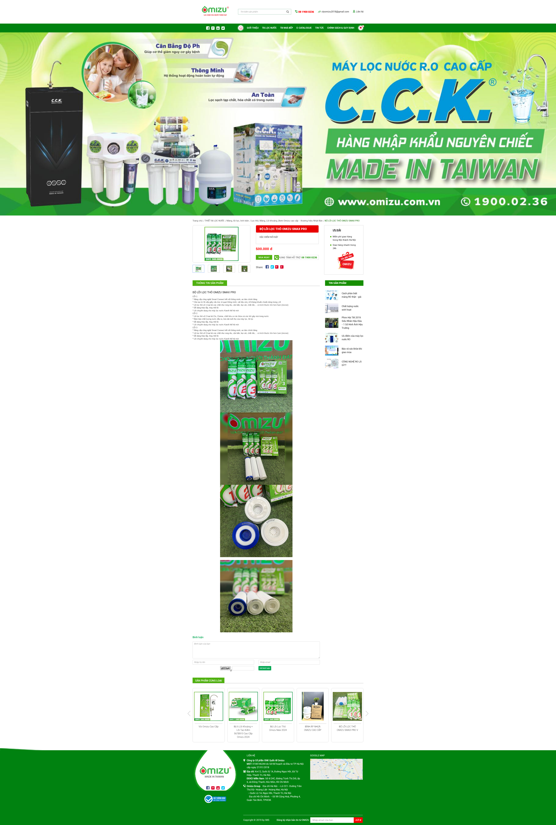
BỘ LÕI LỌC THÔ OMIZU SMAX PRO (342, 220)
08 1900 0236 (306, 11)
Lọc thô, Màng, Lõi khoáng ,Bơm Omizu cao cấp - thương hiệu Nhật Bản (287, 220)
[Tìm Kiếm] (287, 11)
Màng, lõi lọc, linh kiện (238, 220)
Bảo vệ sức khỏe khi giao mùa (352, 350)
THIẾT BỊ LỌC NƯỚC (214, 220)
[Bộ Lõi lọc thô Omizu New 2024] (278, 706)
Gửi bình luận (265, 668)
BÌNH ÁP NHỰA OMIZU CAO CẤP (312, 728)
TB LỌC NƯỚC (269, 27)
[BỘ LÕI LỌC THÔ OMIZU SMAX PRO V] (347, 706)
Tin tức (319, 27)
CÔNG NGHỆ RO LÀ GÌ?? (352, 363)
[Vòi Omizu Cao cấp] (208, 706)
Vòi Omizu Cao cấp (208, 726)
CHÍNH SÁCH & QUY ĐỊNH (340, 27)
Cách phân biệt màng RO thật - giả (351, 295)
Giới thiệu (253, 27)
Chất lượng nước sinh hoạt (350, 308)
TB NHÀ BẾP (286, 27)
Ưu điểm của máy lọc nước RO (352, 338)
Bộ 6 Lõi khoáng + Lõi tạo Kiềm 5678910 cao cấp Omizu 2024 (243, 731)
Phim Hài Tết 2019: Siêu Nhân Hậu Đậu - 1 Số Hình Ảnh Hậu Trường (352, 322)
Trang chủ (198, 220)
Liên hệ (359, 11)
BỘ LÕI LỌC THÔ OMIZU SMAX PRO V (347, 728)
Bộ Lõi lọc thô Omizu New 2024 (278, 728)
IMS (267, 820)
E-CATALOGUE (304, 27)
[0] (360, 28)
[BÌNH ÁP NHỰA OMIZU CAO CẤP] (312, 706)
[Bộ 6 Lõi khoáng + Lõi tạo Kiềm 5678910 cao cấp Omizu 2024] (243, 706)
